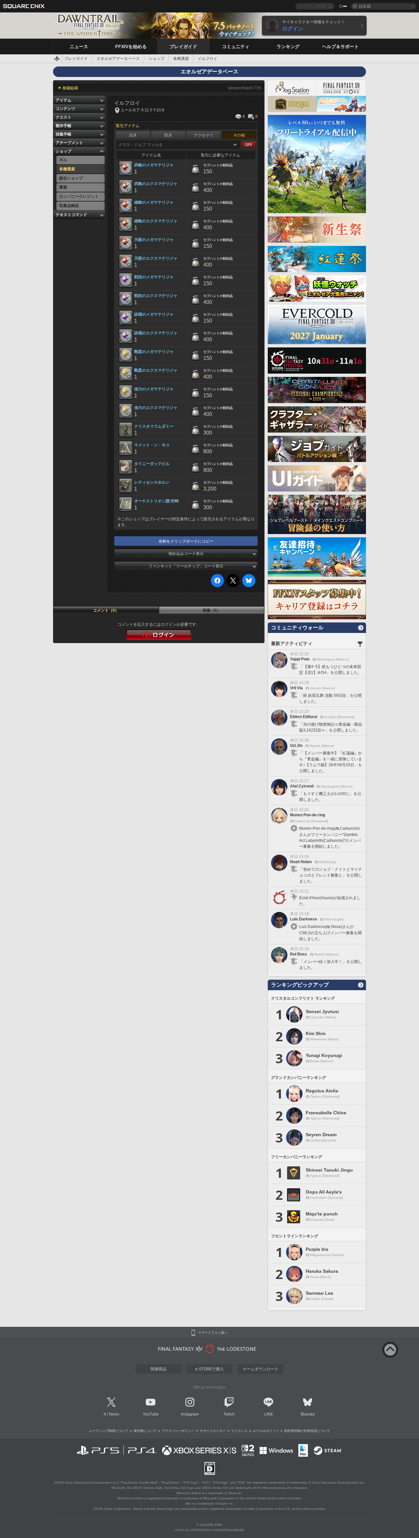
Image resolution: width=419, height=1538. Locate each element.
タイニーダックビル (152, 463)
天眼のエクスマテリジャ (155, 258)
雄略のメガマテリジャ (153, 202)
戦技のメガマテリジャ (153, 277)
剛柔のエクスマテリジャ (155, 370)
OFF (248, 144)
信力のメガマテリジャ (153, 389)
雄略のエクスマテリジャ (155, 221)
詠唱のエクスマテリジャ (155, 333)
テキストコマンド (71, 215)
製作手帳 (63, 125)
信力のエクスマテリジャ (155, 407)
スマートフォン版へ (213, 1332)
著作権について (145, 1431)
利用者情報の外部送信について (307, 1431)
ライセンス (239, 1431)
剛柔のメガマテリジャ (153, 351)
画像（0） (212, 610)
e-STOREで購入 (209, 1369)
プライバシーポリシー (178, 1431)
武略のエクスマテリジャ (155, 183)
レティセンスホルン (152, 482)
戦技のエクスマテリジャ (155, 295)
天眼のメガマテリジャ (153, 239)
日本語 (365, 6)
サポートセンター (213, 1431)
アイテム (63, 100)
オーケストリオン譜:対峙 (156, 501)
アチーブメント (69, 142)
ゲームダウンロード (260, 1369)
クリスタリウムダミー (153, 426)
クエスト (63, 117)
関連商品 (158, 1369)
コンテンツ (65, 108)
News (114, 1414)
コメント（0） (106, 610)
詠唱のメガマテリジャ (153, 314)
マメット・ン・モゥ (152, 445)
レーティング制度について (108, 1431)
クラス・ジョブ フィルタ (140, 144)
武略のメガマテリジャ (153, 165)
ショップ (63, 151)
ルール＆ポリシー (266, 1431)
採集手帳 (63, 134)
